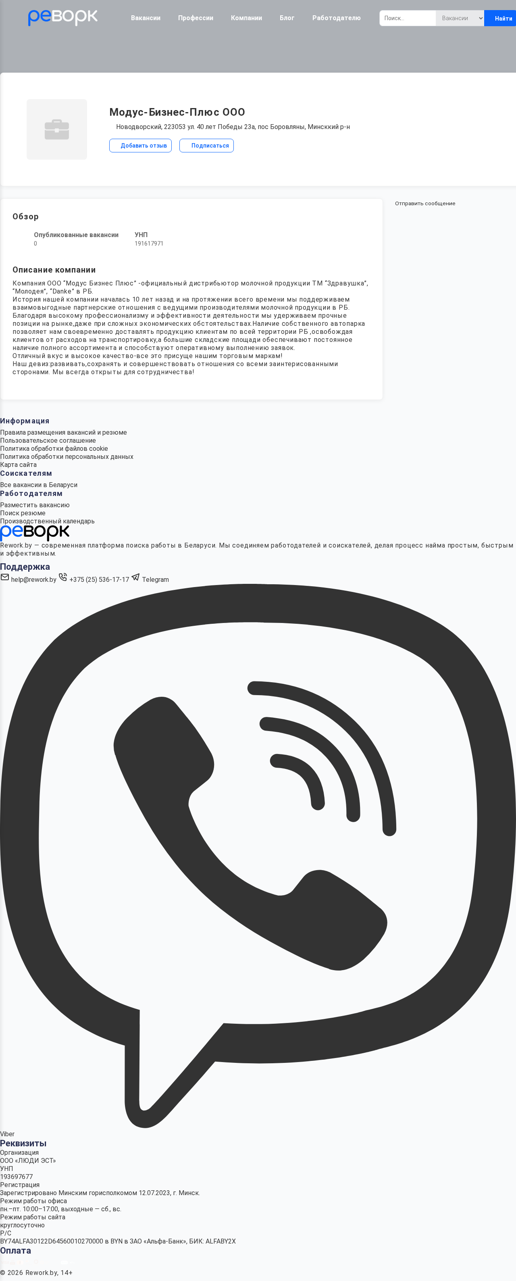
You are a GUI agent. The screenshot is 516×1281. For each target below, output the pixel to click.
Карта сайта (18, 465)
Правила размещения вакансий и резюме (63, 432)
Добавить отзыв (143, 145)
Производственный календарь (47, 521)
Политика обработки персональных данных (66, 456)
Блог (287, 18)
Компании (246, 18)
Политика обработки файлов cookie (54, 448)
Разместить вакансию (35, 505)
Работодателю (336, 18)
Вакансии (145, 18)
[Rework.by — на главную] (34, 533)
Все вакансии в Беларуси (38, 485)
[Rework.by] (63, 18)
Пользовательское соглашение (48, 440)
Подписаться (209, 145)
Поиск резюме (23, 513)
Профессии (195, 18)
